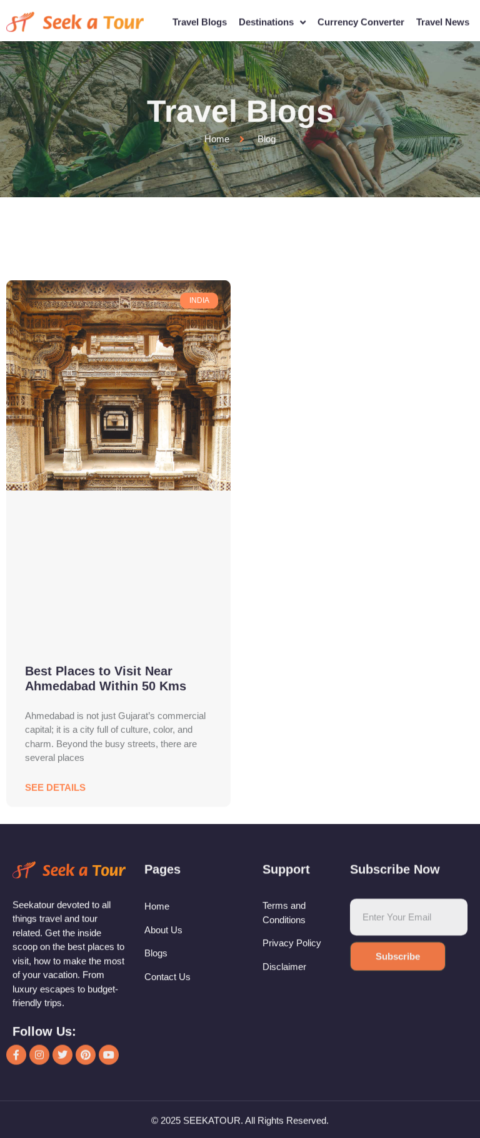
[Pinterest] (86, 843)
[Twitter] (62, 843)
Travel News (442, 20)
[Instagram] (39, 843)
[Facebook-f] (16, 843)
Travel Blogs (199, 20)
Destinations (266, 20)
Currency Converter (361, 20)
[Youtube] (109, 843)
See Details (55, 544)
